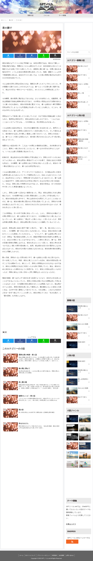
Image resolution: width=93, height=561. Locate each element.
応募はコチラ (71, 524)
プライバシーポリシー (43, 555)
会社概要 (61, 555)
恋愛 (5, 332)
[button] (55, 56)
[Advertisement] (31, 315)
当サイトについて (30, 555)
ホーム (21, 555)
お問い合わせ (70, 555)
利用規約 (54, 555)
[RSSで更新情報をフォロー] (72, 542)
